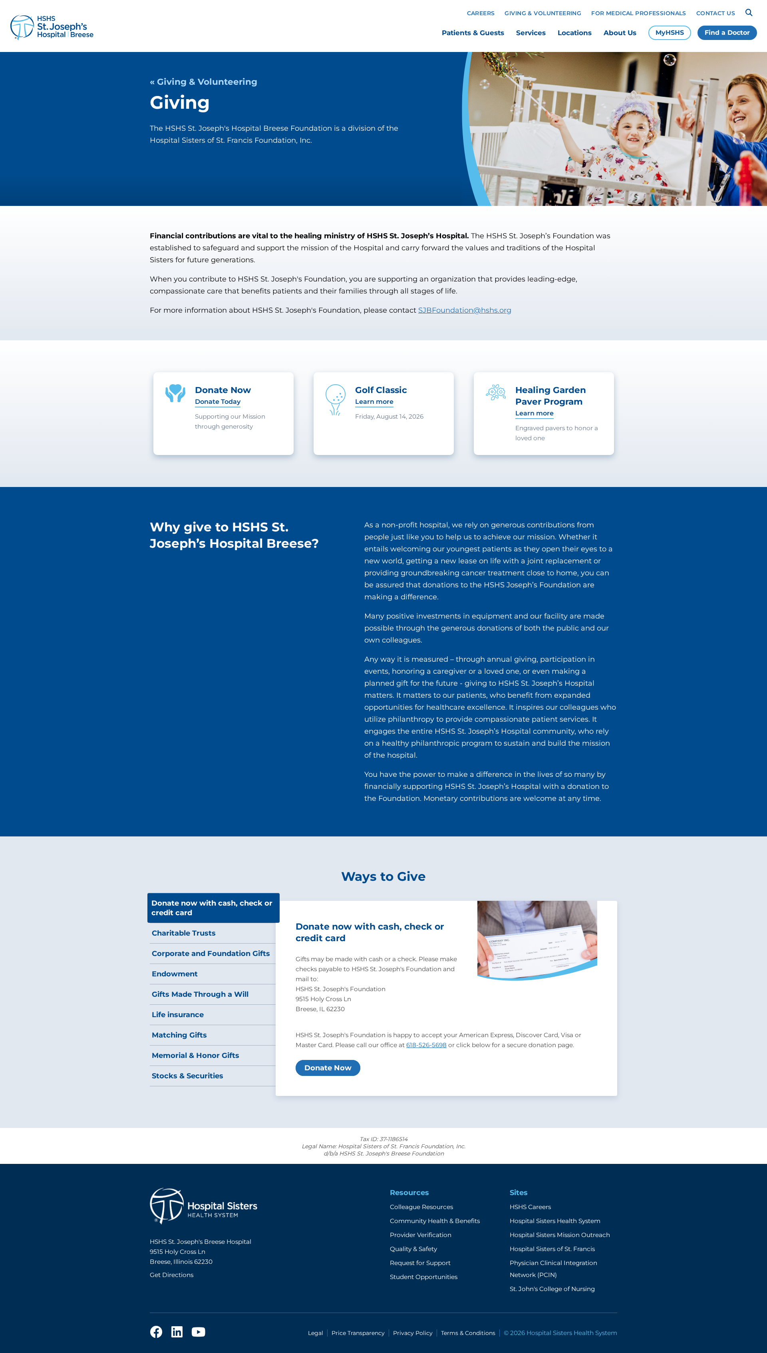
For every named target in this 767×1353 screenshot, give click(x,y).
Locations (575, 33)
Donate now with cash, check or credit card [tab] (211, 908)
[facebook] (156, 1332)
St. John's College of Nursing (552, 1289)
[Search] (749, 13)
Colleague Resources (421, 1207)
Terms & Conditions (468, 1333)
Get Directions (171, 1275)
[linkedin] (177, 1332)
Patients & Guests (473, 33)
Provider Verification (420, 1235)
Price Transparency (358, 1333)
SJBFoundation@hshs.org (464, 310)
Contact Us (715, 13)
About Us (620, 33)
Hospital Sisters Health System (555, 1221)
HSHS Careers (530, 1207)
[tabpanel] (446, 998)
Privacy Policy (413, 1333)
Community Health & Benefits (435, 1221)
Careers (481, 13)
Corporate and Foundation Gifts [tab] (211, 953)
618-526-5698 (426, 1045)
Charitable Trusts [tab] (184, 933)
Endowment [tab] (175, 974)
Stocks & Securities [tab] (187, 1076)
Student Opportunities (423, 1277)
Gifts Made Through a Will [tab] (200, 994)
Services (531, 33)
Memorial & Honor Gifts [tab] (195, 1055)
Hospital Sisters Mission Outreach (560, 1235)
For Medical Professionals (638, 13)
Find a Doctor (727, 32)
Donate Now (328, 1068)
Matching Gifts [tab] (179, 1035)
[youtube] (198, 1332)
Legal (315, 1333)
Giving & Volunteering (543, 13)
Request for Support (420, 1263)
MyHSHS (670, 32)
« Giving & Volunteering (203, 81)
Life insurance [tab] (178, 1014)
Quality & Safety (413, 1249)
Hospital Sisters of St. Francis (552, 1249)
